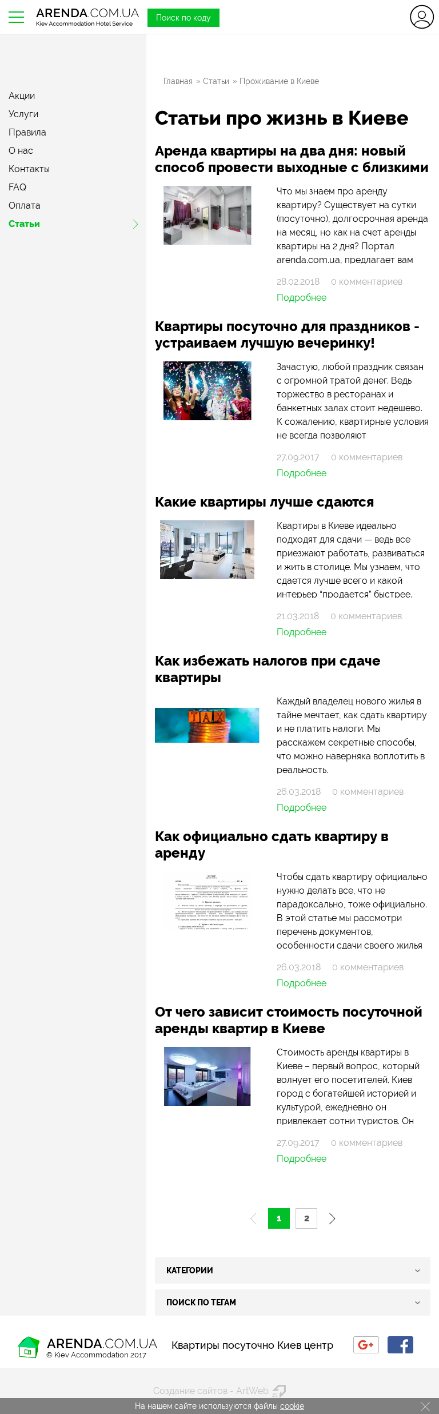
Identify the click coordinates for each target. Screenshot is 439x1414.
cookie (292, 1406)
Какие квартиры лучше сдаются (264, 501)
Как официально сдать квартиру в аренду (272, 844)
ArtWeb (252, 1390)
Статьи (24, 224)
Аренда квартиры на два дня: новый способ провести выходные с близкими (292, 159)
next (333, 1218)
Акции (22, 96)
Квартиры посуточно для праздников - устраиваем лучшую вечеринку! (287, 334)
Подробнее (301, 298)
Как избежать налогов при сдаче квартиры (268, 669)
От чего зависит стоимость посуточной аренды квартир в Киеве (288, 1020)
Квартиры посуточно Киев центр (252, 1345)
